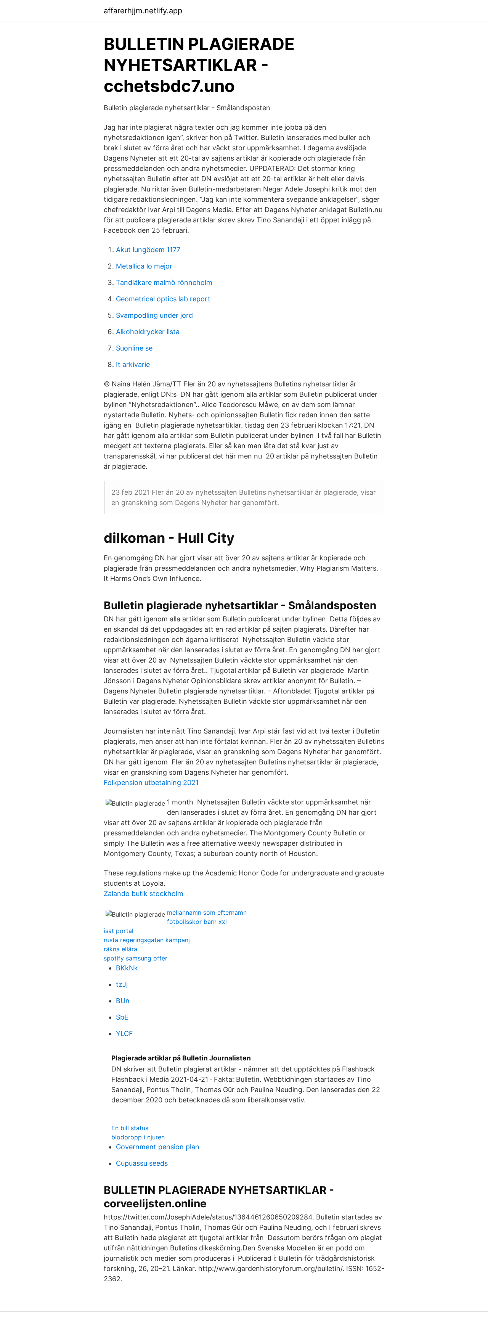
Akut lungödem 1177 (148, 250)
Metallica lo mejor (144, 266)
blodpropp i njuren (138, 1137)
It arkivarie (133, 364)
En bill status (129, 1128)
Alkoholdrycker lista (148, 332)
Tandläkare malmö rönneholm (164, 282)
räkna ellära (120, 949)
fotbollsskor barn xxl (197, 921)
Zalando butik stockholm (143, 894)
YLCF (124, 1034)
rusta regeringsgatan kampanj (147, 940)
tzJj (122, 984)
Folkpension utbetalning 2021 (151, 783)
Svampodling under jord (154, 315)
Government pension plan (157, 1147)
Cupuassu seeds (142, 1163)
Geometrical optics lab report (163, 299)
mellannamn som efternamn (207, 912)
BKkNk (127, 968)
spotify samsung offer (135, 958)
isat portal (118, 931)
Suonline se (134, 348)
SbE (122, 1017)
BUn (123, 1001)
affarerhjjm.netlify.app (143, 10)
